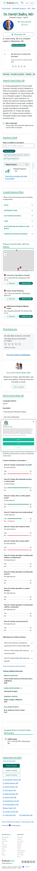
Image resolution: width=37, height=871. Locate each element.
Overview (6, 74)
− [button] (5, 255)
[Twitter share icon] (31, 862)
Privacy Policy (23, 433)
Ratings (28, 74)
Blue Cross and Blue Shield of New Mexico (16, 227)
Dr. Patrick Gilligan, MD (10, 787)
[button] (27, 460)
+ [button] (5, 252)
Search (22, 2)
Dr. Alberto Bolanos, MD (10, 783)
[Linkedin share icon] (28, 862)
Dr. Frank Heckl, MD (9, 815)
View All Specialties (9, 761)
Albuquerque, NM (19, 34)
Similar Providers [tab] (11, 766)
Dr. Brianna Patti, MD (9, 797)
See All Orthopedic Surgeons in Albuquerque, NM (17, 822)
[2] (15, 66)
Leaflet (18, 270)
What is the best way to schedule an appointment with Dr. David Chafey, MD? (17, 644)
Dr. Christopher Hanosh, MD (12, 780)
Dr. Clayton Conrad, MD (10, 812)
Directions (12, 283)
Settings (18, 447)
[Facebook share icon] (22, 862)
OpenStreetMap (24, 270)
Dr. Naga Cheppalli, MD (10, 794)
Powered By (5, 825)
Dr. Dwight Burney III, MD (11, 801)
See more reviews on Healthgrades (18, 355)
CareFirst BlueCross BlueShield (16, 234)
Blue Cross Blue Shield (12, 216)
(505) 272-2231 (26, 283)
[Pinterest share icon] (33, 862)
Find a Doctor (6, 8)
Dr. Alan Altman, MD (9, 790)
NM (29, 8)
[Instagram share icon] (25, 862)
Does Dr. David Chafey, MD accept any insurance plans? (16, 651)
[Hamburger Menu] (5, 2)
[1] (12, 66)
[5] (24, 66)
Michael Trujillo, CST (9, 808)
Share (26, 25)
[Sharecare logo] (18, 860)
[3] (18, 66)
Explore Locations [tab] (11, 770)
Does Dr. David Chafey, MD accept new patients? (16, 659)
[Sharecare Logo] (12, 2)
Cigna (6, 221)
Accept (18, 443)
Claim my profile (18, 387)
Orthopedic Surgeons (19, 8)
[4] (21, 66)
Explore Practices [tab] (11, 775)
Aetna (6, 205)
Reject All (18, 439)
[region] (18, 435)
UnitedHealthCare (10, 210)
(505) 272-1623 (26, 299)
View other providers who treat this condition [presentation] (16, 177)
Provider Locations (17, 74)
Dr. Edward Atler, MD (26, 815)
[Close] (34, 421)
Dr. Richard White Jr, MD (10, 804)
